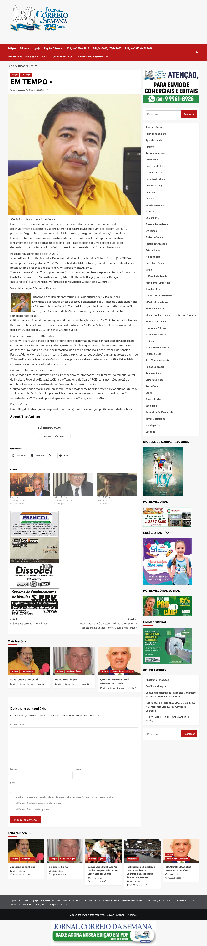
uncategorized (153, 425)
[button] (197, 52)
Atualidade (152, 159)
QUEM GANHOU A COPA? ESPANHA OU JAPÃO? (114, 681)
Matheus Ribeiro (155, 308)
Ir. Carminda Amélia (156, 276)
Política (150, 340)
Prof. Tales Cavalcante (157, 360)
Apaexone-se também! (24, 680)
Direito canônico (155, 204)
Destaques (151, 191)
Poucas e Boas (27, 671)
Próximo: (109, 623)
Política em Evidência (157, 347)
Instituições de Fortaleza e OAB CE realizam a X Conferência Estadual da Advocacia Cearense (171, 706)
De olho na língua (73, 671)
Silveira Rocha (153, 399)
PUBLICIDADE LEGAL (62, 56)
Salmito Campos (154, 379)
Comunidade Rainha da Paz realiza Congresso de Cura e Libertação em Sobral (171, 694)
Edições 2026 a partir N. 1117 (93, 56)
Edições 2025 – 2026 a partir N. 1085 (27, 56)
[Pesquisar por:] (164, 114)
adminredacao (19, 90)
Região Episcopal (53, 48)
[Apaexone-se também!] (29, 661)
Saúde (149, 392)
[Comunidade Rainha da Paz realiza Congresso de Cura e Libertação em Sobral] (103, 851)
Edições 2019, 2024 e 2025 (107, 48)
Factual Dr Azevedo (156, 243)
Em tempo (15, 497)
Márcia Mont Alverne (157, 302)
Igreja (37, 48)
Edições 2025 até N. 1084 (138, 48)
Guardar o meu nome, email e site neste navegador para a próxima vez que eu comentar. (64, 796)
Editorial (25, 48)
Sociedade (151, 405)
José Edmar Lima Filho (158, 282)
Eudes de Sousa (154, 237)
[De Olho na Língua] (74, 661)
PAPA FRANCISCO (156, 334)
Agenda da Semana (156, 133)
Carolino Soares (154, 172)
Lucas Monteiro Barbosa (159, 295)
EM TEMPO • (60, 497)
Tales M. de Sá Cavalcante (122, 671)
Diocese (150, 198)
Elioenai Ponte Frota (157, 224)
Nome (14, 768)
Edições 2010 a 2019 (78, 48)
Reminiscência (153, 373)
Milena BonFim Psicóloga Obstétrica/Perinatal (171, 314)
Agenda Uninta (154, 140)
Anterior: (29, 621)
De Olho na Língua (66, 680)
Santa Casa (152, 386)
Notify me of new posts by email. (32, 809)
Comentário (17, 724)
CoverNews (113, 914)
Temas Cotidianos (155, 418)
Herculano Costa (155, 263)
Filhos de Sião (153, 256)
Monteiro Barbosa (156, 321)
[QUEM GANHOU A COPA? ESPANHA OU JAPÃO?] (119, 661)
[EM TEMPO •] (73, 484)
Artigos (12, 48)
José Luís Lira (153, 289)
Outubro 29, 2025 (37, 90)
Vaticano (150, 431)
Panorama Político (156, 327)
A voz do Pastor (154, 127)
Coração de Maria (155, 178)
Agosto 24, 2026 (34, 684)
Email (79, 768)
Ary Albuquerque (155, 153)
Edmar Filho (152, 217)
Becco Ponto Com (155, 166)
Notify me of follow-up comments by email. (38, 802)
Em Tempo (26, 74)
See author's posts (54, 436)
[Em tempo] (30, 484)
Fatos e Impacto (154, 250)
